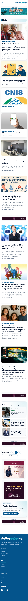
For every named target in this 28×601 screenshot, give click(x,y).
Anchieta (3, 555)
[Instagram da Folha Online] (4, 590)
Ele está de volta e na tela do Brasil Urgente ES (17, 433)
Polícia (2, 569)
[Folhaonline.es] (20, 3)
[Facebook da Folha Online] (2, 590)
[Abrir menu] (2, 2)
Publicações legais (5, 582)
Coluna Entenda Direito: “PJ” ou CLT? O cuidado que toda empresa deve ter (13, 246)
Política (2, 564)
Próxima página (12, 455)
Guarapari (3, 551)
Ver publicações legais (10, 513)
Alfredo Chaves (4, 553)
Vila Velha (3, 557)
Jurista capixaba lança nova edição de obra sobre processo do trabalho (13, 161)
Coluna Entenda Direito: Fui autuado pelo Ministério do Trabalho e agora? (11, 198)
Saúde (2, 568)
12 (6, 455)
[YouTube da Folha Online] (7, 590)
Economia (3, 566)
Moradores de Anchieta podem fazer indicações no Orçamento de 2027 (17, 424)
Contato (3, 580)
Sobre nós (3, 577)
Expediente (3, 579)
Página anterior (5, 452)
